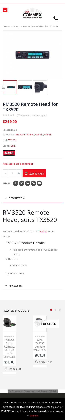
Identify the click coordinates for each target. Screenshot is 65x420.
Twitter (21, 183)
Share (6, 183)
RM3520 (12, 139)
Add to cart (36, 173)
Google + (33, 183)
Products (20, 134)
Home (7, 26)
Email (39, 183)
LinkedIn (27, 183)
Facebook (15, 183)
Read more (45, 362)
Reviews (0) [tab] (15, 285)
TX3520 (43, 231)
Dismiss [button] (34, 415)
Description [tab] (16, 198)
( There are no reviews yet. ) (32, 115)
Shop (16, 26)
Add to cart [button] (14, 369)
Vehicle (39, 134)
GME (13, 145)
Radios (30, 134)
